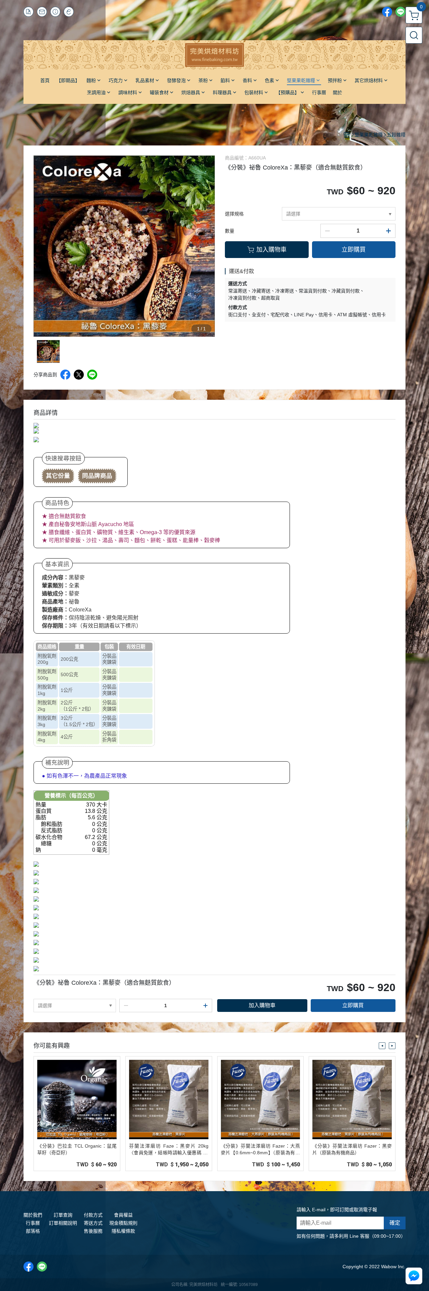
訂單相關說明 (63, 1223)
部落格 (33, 1231)
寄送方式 (93, 1223)
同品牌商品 (97, 475)
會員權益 (123, 1215)
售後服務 (93, 1231)
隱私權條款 (123, 1231)
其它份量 (58, 475)
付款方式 (93, 1215)
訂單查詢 (63, 1215)
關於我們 (32, 1215)
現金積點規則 (123, 1223)
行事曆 (33, 1223)
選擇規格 (234, 213)
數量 (229, 231)
